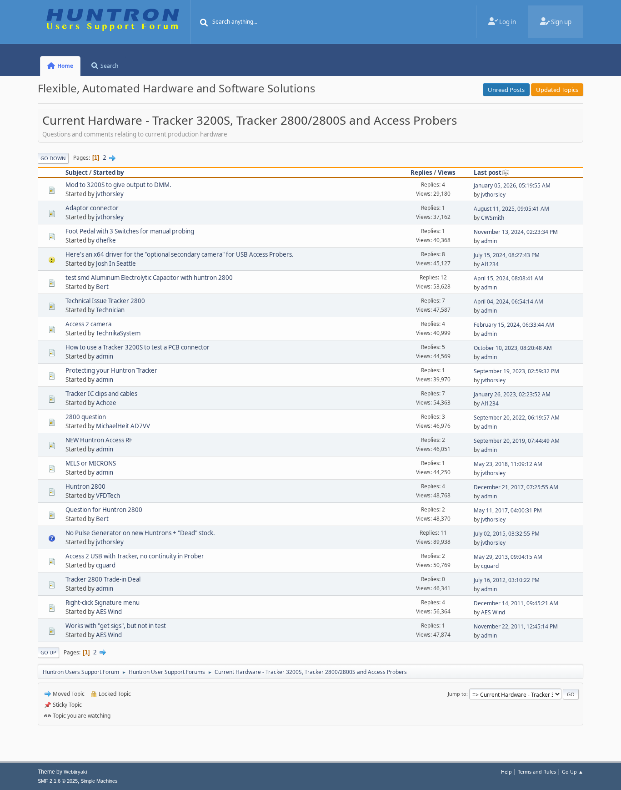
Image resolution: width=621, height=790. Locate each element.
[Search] (204, 22)
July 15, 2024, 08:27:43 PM (507, 255)
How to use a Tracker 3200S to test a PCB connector (137, 347)
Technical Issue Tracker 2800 (105, 301)
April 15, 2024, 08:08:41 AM (508, 278)
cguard (105, 565)
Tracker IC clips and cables (101, 394)
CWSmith (492, 218)
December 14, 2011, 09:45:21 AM (516, 603)
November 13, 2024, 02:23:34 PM (516, 232)
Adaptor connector (92, 208)
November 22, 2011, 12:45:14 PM (516, 626)
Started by (108, 172)
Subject (76, 172)
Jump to (457, 693)
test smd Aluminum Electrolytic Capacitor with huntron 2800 (149, 277)
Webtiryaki (75, 772)
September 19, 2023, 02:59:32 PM (516, 371)
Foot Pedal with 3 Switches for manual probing (129, 231)
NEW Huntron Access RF (98, 440)
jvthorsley (110, 194)
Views (447, 172)
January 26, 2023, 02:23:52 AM (512, 394)
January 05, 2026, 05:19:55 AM (512, 185)
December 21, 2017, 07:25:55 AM (516, 487)
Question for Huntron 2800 (103, 510)
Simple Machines (99, 781)
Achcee (106, 403)
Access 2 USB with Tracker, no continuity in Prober (134, 556)
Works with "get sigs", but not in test (115, 626)
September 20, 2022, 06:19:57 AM (517, 417)
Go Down (53, 158)
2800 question (85, 417)
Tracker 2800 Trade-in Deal (102, 579)
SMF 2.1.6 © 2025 (58, 781)
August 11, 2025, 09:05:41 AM (511, 209)
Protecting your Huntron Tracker (111, 370)
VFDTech (108, 495)
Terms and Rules (537, 771)
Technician (110, 310)
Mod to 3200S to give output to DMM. (118, 185)
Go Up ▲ (572, 771)
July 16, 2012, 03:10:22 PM (507, 580)
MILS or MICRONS (90, 463)
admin (489, 241)
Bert (102, 287)
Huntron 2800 (85, 486)
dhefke (106, 240)
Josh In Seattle (116, 263)
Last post (487, 172)
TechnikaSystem (118, 333)
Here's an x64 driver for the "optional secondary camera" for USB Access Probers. (179, 254)
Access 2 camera (88, 324)
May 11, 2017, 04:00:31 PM (508, 510)
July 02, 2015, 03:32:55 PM (507, 533)
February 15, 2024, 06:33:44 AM (514, 325)
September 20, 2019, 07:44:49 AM (517, 441)
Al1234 (490, 264)
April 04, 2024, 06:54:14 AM (508, 301)
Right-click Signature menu (102, 602)
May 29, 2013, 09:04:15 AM (508, 557)
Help (506, 771)
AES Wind (109, 612)
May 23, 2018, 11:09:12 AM (508, 464)
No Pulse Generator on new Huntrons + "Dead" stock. (140, 533)
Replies (421, 172)
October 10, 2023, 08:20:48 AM (513, 348)
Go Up (48, 652)
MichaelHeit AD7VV (123, 426)
